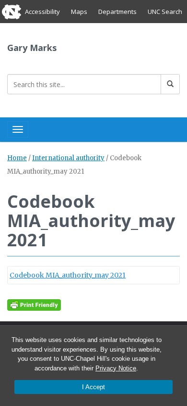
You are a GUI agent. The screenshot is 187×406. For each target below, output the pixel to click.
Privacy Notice (115, 368)
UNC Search (165, 11)
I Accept (93, 387)
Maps (79, 11)
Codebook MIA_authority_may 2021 (68, 275)
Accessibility (42, 11)
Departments (117, 11)
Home (17, 158)
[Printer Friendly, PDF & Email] (34, 304)
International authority (68, 158)
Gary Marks (32, 47)
